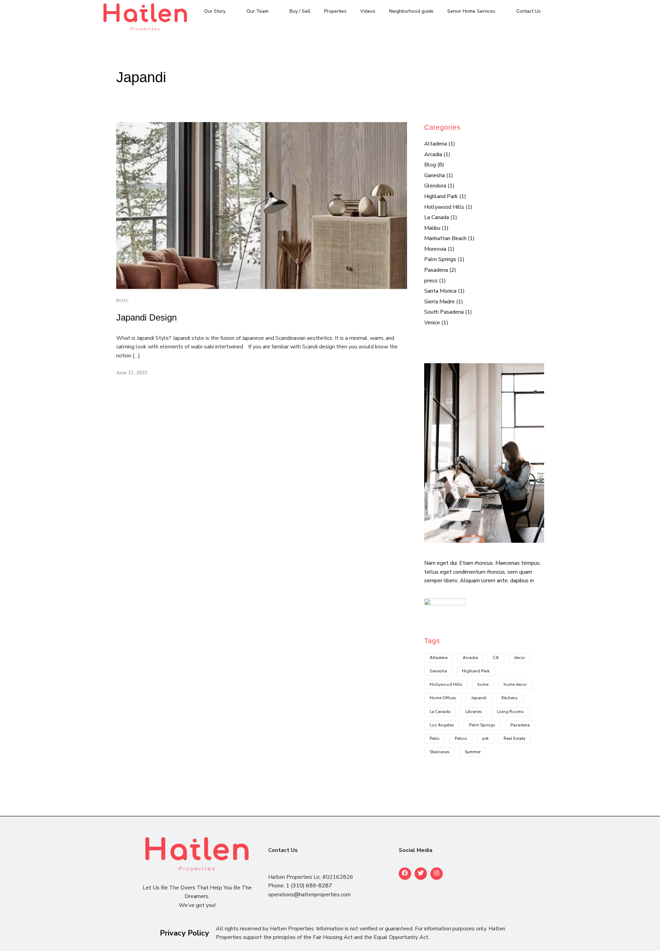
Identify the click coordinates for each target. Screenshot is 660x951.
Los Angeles (442, 725)
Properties (335, 11)
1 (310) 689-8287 (309, 885)
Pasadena (436, 270)
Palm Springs (440, 259)
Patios (461, 738)
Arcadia (433, 154)
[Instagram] (436, 873)
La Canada (436, 217)
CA (496, 657)
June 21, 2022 (131, 372)
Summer (473, 752)
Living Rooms (510, 711)
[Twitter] (421, 873)
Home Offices (443, 698)
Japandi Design (146, 317)
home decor (515, 684)
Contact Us (528, 11)
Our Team (257, 11)
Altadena (435, 144)
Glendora (435, 186)
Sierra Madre (439, 301)
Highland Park (441, 196)
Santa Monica (440, 291)
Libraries (473, 711)
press (431, 280)
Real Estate (514, 738)
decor (519, 657)
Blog (122, 300)
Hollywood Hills (444, 207)
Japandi (478, 698)
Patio (435, 738)
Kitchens (510, 698)
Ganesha (434, 175)
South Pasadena (444, 312)
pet (485, 738)
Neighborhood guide (411, 11)
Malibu (432, 228)
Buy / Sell (299, 11)
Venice (432, 322)
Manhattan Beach (445, 238)
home (482, 684)
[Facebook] (405, 873)
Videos (367, 11)
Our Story (215, 11)
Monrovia (435, 249)
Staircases (440, 752)
